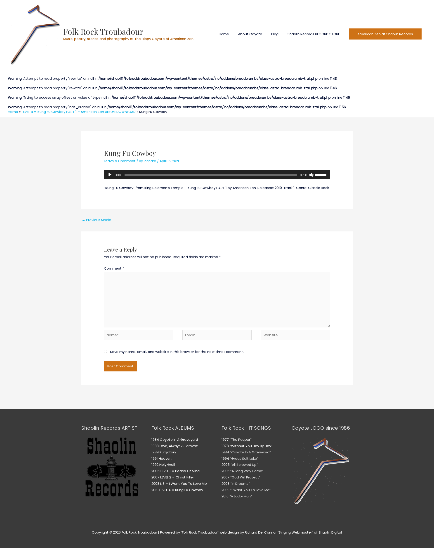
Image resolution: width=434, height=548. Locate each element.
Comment (114, 268)
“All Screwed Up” (244, 464)
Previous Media (96, 219)
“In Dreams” (240, 483)
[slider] (321, 174)
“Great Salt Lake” (244, 458)
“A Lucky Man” (240, 496)
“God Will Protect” (245, 477)
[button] (385, 34)
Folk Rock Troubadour (103, 31)
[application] (217, 174)
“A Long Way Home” (247, 471)
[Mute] (311, 175)
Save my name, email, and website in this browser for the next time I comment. (177, 351)
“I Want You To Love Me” (250, 489)
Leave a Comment (120, 161)
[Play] (110, 175)
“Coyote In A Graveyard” (250, 452)
